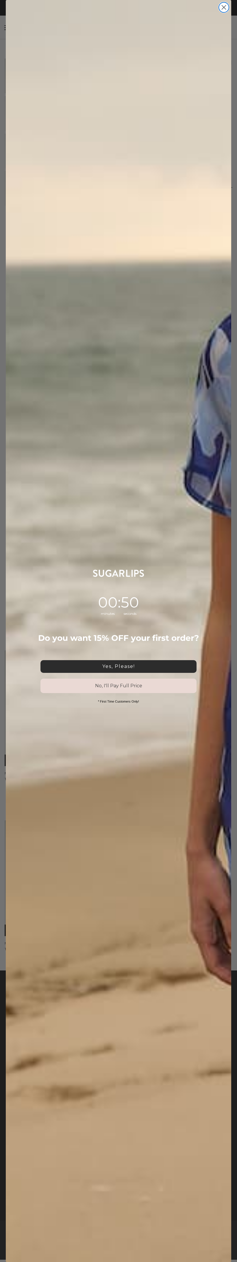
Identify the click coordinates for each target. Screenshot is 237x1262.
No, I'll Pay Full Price (118, 685)
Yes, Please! (118, 666)
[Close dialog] (224, 7)
